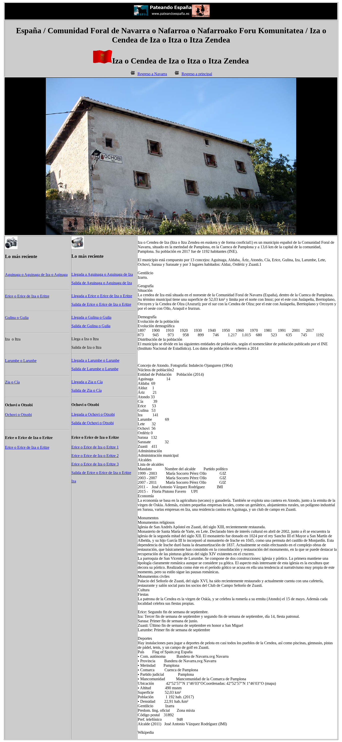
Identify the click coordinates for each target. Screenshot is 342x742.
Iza (73, 481)
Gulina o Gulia (17, 318)
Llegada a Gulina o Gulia (91, 317)
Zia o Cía (12, 382)
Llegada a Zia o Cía (87, 382)
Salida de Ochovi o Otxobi (92, 423)
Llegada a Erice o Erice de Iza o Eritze (101, 296)
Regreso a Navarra (152, 74)
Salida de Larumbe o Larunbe (94, 369)
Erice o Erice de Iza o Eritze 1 (95, 447)
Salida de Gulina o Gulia (90, 326)
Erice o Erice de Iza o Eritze (27, 296)
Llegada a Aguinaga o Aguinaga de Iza (102, 274)
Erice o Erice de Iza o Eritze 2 (95, 456)
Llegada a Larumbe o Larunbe (95, 360)
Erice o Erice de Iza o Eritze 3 (95, 464)
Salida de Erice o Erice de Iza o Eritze (101, 304)
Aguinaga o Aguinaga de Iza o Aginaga (36, 274)
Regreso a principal (197, 74)
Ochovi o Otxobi (18, 414)
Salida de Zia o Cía (86, 390)
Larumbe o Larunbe (21, 360)
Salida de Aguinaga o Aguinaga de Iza (101, 283)
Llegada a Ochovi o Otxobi (93, 414)
